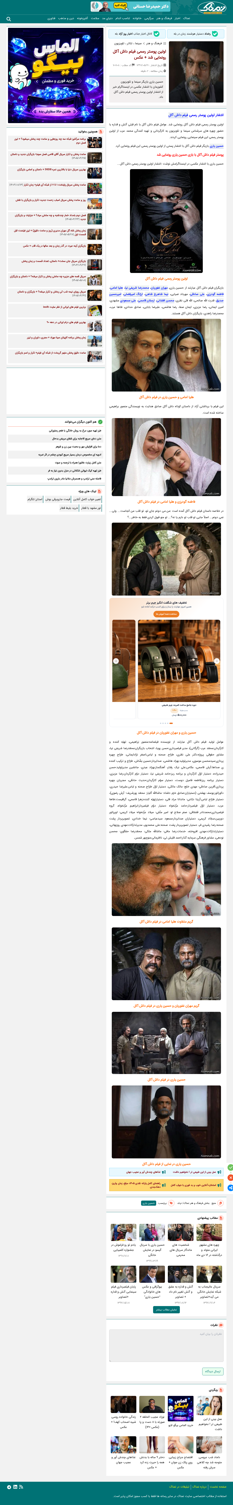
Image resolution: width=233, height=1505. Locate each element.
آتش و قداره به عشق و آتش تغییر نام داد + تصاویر (180, 1291)
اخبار (177, 18)
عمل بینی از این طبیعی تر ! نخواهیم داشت (194, 1172)
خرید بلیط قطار (69, 508)
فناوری (51, 18)
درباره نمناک (199, 1486)
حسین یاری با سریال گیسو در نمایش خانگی (152, 1250)
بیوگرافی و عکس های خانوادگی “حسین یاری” (152, 1291)
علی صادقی (197, 294)
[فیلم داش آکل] (166, 221)
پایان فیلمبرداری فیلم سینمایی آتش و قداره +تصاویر (123, 1291)
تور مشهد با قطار (91, 508)
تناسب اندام (123, 18)
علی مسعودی (128, 300)
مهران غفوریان (159, 288)
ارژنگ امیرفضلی (133, 294)
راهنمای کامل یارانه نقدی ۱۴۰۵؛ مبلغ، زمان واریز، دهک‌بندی (136, 1185)
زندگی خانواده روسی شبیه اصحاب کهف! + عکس (123, 1422)
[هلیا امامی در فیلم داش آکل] (166, 1043)
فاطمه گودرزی (215, 294)
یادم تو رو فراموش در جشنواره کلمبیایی (123, 1247)
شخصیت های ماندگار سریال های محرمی (181, 1250)
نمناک (186, 18)
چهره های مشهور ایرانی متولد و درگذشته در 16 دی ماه (209, 1250)
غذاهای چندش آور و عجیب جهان (143, 1172)
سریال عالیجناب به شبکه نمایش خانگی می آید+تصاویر (209, 1291)
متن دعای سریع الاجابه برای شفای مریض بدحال (76, 438)
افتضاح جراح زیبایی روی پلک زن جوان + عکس (181, 1462)
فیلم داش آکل (178, 115)
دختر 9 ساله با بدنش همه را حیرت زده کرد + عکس (152, 1462)
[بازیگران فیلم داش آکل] (166, 879)
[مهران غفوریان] (166, 1121)
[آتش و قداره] (166, 559)
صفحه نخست (218, 1486)
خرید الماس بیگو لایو (180, 1425)
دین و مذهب (66, 18)
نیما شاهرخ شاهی (156, 294)
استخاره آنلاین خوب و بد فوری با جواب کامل (193, 1185)
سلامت (95, 18)
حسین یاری (217, 146)
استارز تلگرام (35, 499)
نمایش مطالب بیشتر (166, 1310)
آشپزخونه (82, 18)
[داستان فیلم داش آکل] (166, 963)
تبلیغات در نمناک (179, 1486)
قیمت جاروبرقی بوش (58, 499)
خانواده (137, 18)
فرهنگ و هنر (164, 18)
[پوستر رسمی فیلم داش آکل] (166, 355)
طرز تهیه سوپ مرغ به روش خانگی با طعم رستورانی (75, 430)
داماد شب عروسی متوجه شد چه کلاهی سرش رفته (209, 1462)
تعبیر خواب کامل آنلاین (87, 499)
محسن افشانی (165, 300)
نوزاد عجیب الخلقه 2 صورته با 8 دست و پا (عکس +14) (152, 1422)
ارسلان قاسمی (146, 300)
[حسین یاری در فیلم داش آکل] (166, 457)
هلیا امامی (116, 288)
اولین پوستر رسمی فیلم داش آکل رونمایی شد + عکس (139, 54)
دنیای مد (107, 18)
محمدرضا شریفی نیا (137, 288)
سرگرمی (149, 18)
